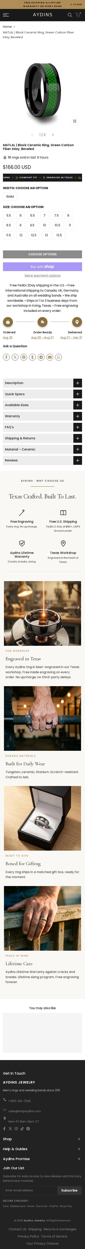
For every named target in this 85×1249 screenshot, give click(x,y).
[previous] (32, 134)
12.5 (33, 235)
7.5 (56, 215)
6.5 (32, 215)
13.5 (59, 235)
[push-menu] (6, 15)
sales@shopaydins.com (24, 1111)
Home (7, 26)
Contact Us (17, 1229)
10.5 (57, 225)
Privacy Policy (28, 1236)
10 (44, 225)
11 (70, 225)
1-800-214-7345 (19, 1101)
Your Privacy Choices (42, 1243)
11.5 (8, 235)
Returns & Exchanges (59, 1229)
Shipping (35, 1229)
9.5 (32, 225)
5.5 (8, 215)
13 (46, 235)
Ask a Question (15, 346)
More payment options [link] (42, 275)
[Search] (70, 15)
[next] (52, 134)
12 (21, 235)
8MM (10, 196)
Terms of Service (54, 1236)
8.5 (8, 225)
